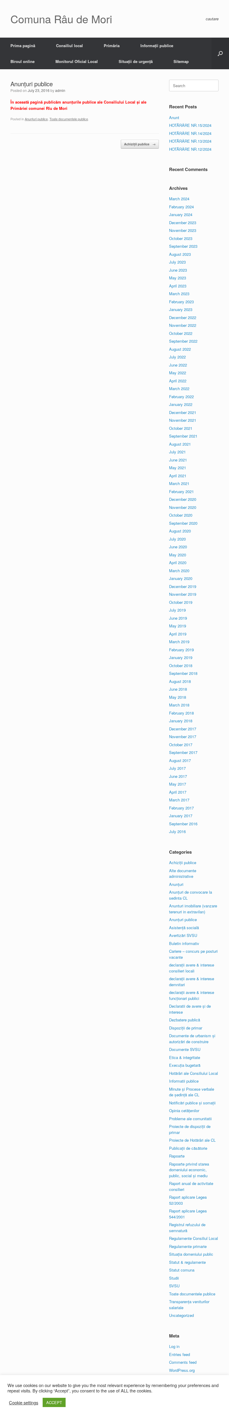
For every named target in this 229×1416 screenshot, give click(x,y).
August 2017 (180, 760)
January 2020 (180, 578)
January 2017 (180, 815)
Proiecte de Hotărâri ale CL (192, 1140)
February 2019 (181, 649)
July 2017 (177, 768)
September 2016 (183, 823)
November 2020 (182, 507)
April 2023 (177, 286)
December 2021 (182, 412)
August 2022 (180, 349)
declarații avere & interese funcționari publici (191, 995)
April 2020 (177, 562)
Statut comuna (181, 1270)
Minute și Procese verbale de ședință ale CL (191, 1092)
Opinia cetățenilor (184, 1110)
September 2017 (183, 752)
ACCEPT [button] (54, 1402)
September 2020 (183, 523)
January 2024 (180, 214)
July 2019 (177, 610)
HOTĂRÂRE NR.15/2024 (190, 125)
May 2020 (177, 555)
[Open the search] (220, 53)
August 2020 (180, 531)
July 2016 (177, 831)
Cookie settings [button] (23, 1402)
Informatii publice (184, 1081)
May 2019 (177, 626)
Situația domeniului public (191, 1254)
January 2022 (180, 404)
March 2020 (179, 570)
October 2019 (180, 602)
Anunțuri (176, 884)
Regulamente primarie (188, 1246)
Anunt (174, 117)
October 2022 (180, 333)
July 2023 (177, 262)
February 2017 (181, 808)
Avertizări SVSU (183, 935)
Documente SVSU (184, 1049)
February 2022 (181, 396)
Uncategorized (181, 1315)
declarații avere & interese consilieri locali (191, 968)
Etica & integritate (184, 1057)
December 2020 (182, 499)
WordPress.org (182, 1370)
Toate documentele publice (68, 118)
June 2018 (178, 689)
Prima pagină (22, 45)
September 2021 (183, 436)
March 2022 (179, 388)
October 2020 (180, 515)
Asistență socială (184, 927)
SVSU (174, 1286)
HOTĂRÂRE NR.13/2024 (190, 141)
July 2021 (177, 452)
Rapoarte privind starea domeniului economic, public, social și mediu (189, 1169)
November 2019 (182, 594)
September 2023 (183, 246)
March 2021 (179, 483)
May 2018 (177, 697)
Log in (174, 1346)
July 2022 (177, 357)
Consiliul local (69, 45)
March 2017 (179, 800)
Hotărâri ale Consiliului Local (193, 1073)
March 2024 (179, 198)
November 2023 (182, 230)
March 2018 (179, 705)
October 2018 (180, 665)
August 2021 (180, 444)
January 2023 (180, 309)
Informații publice (156, 45)
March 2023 (179, 293)
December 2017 (182, 729)
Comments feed (182, 1362)
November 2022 (182, 325)
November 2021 (182, 420)
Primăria (112, 45)
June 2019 (178, 618)
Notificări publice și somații (192, 1103)
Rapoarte (177, 1156)
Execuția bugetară (184, 1065)
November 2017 (182, 736)
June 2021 (178, 460)
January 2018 (180, 721)
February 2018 (181, 713)
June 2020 (178, 547)
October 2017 (180, 744)
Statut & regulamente (187, 1262)
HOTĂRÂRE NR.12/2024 (190, 149)
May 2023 (177, 278)
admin (60, 90)
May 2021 (177, 467)
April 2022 (177, 381)
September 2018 (183, 673)
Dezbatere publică (184, 1020)
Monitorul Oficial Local (76, 61)
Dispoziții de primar (185, 1028)
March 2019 (179, 641)
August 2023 (180, 254)
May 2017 (177, 784)
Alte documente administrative (182, 873)
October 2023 (180, 238)
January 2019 (180, 657)
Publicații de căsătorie (188, 1148)
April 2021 (177, 475)
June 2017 (178, 776)
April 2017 (177, 792)
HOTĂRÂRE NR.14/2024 (190, 133)
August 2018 (180, 681)
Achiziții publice (140, 144)
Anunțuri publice (36, 118)
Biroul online (22, 61)
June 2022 (178, 365)
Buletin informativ (184, 943)
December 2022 (182, 317)
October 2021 (180, 428)
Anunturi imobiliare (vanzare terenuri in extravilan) (193, 909)
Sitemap (181, 61)
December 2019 (182, 586)
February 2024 (181, 207)
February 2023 (181, 301)
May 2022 (177, 372)
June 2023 (178, 270)
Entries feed (179, 1354)
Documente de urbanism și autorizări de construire (192, 1038)
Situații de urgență (136, 61)
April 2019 (177, 634)
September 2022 (183, 341)
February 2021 (181, 491)
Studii (174, 1278)
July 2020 (177, 539)
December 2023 (182, 222)
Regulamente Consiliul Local (193, 1238)
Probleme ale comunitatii (190, 1118)
